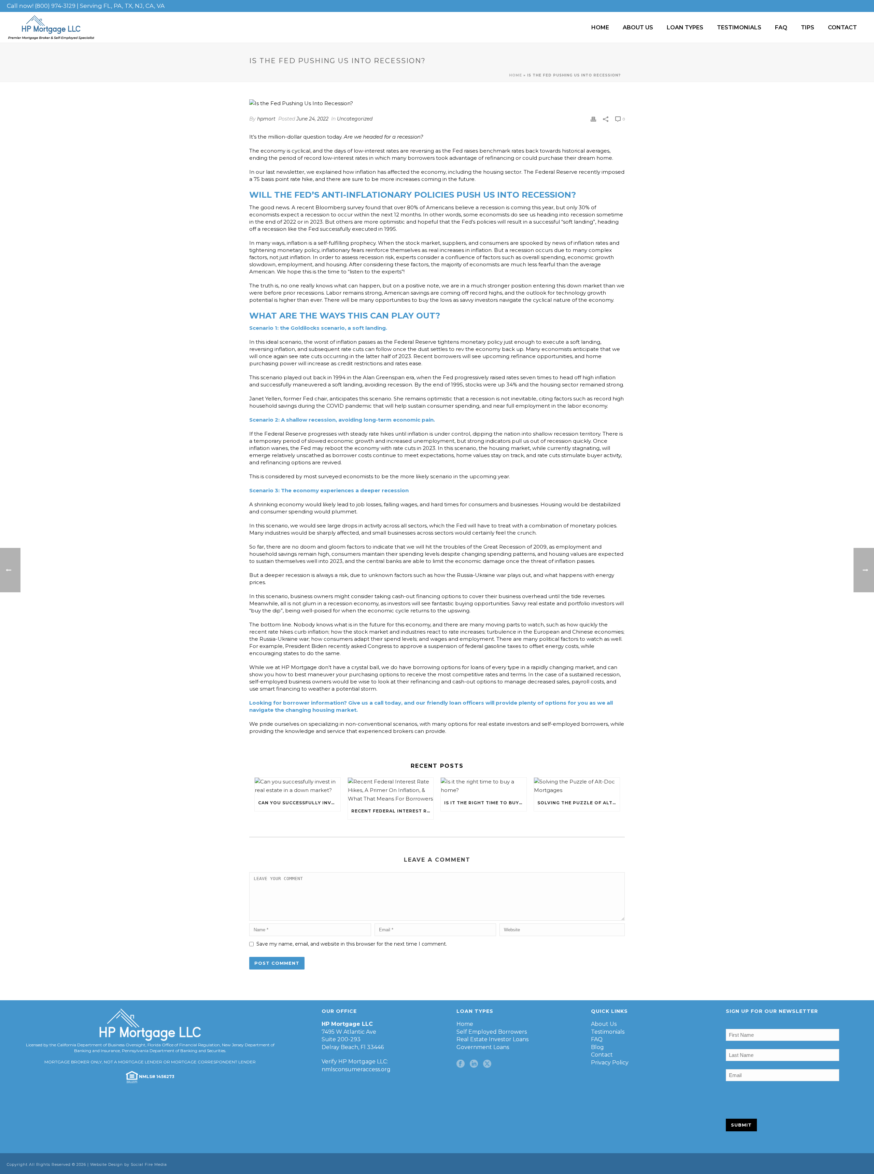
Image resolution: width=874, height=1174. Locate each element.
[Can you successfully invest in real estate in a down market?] (297, 786)
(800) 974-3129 (55, 6)
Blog (597, 1047)
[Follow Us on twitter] (487, 1064)
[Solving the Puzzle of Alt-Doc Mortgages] (577, 786)
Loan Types (685, 27)
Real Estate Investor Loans (492, 1039)
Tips (807, 27)
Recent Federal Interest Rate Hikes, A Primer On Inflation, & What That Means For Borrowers (392, 811)
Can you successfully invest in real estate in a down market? (299, 802)
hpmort (266, 119)
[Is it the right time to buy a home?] (483, 786)
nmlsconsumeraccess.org (356, 1069)
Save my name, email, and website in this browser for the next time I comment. (351, 944)
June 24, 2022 (312, 119)
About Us (638, 27)
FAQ (781, 27)
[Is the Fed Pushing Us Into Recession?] (437, 103)
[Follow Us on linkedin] (474, 1064)
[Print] (593, 119)
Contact (842, 27)
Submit (741, 1125)
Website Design (106, 1164)
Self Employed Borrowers (491, 1032)
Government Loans (482, 1047)
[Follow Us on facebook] (460, 1064)
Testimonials (739, 27)
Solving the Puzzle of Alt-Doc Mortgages (578, 802)
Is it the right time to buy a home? (485, 802)
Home (600, 27)
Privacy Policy (610, 1062)
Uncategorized (354, 119)
